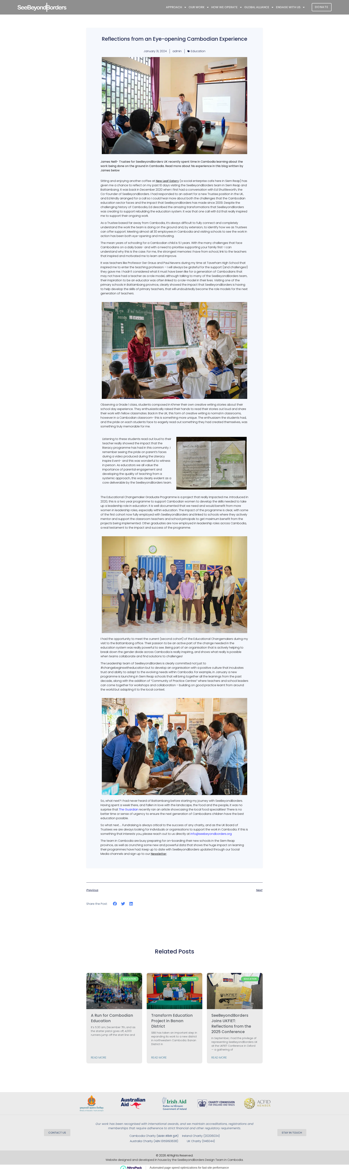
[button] (115, 904)
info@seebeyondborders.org (211, 834)
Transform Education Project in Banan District (172, 1021)
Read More (98, 1057)
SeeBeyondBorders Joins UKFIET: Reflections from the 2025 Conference (231, 1023)
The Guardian (128, 809)
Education (198, 51)
